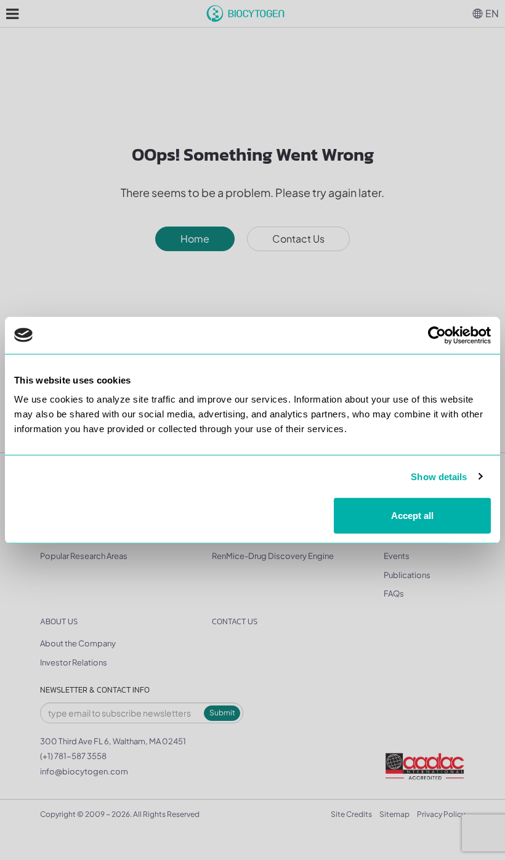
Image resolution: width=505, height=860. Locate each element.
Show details (439, 476)
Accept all (412, 515)
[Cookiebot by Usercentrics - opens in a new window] (437, 335)
